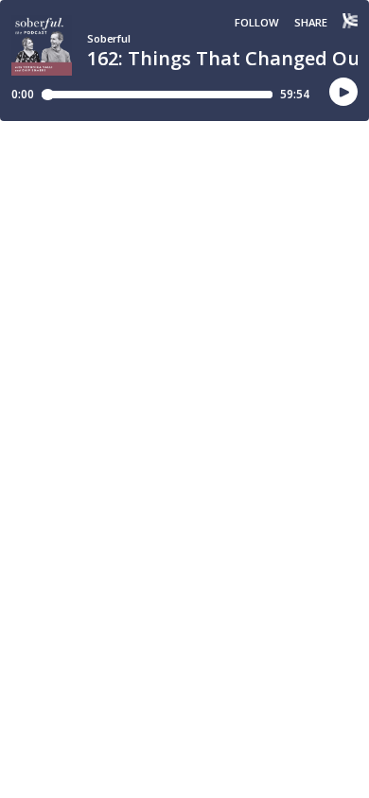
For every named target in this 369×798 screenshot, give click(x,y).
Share (310, 22)
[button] (343, 93)
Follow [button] (257, 22)
